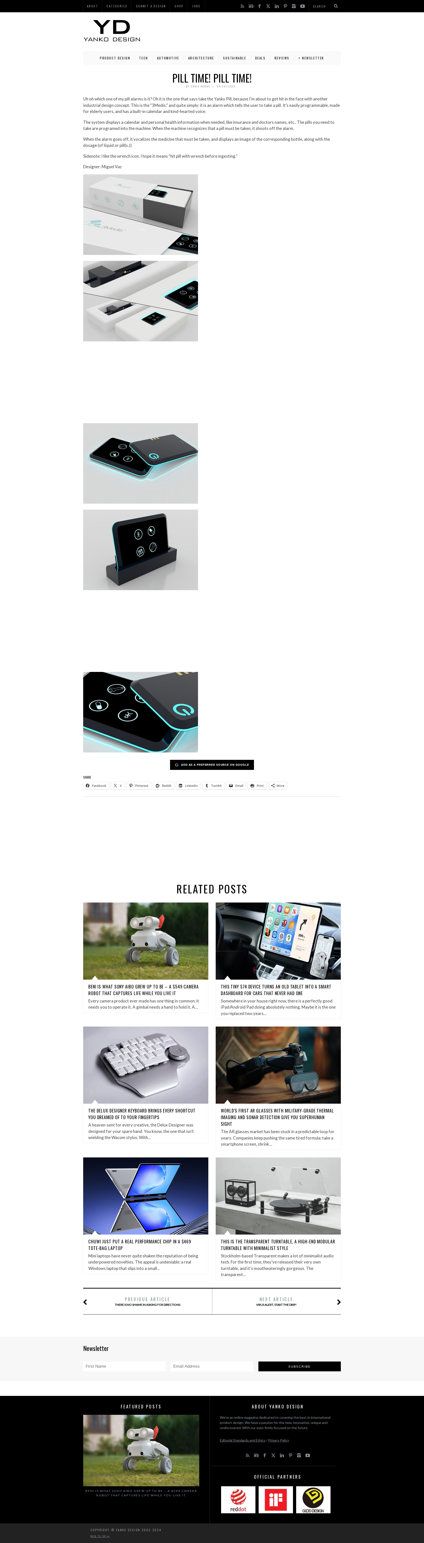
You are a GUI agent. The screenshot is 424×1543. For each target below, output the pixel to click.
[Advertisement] (251, 31)
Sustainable (234, 58)
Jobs (196, 6)
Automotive (168, 58)
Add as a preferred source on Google (215, 764)
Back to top (99, 1536)
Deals (260, 58)
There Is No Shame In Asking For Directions (147, 1301)
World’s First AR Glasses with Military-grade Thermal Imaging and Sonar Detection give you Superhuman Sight (277, 1117)
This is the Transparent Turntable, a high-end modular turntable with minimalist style (278, 1244)
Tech (143, 58)
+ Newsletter (311, 58)
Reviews (282, 58)
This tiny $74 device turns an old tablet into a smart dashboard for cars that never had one (276, 989)
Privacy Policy (278, 1440)
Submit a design (151, 6)
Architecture (201, 58)
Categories (116, 6)
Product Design (115, 58)
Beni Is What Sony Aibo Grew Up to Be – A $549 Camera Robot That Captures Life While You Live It (143, 989)
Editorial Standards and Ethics (242, 1440)
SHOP (179, 6)
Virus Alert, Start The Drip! (276, 1301)
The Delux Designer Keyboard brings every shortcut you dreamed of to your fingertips (142, 1113)
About (92, 6)
